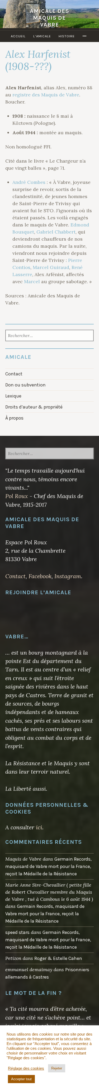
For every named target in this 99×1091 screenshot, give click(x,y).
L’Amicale (42, 36)
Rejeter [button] (56, 1068)
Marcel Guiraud (51, 267)
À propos (14, 418)
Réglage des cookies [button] (26, 1068)
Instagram (67, 576)
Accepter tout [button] (21, 1079)
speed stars (17, 932)
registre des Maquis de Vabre (45, 95)
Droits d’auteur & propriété (34, 407)
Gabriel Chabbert (56, 232)
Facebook (40, 576)
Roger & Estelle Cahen (58, 958)
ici (39, 827)
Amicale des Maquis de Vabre (49, 18)
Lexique (13, 396)
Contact (13, 374)
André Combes (28, 182)
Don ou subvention (25, 385)
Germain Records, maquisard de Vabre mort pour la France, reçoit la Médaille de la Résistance (48, 866)
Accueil (18, 36)
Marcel (32, 281)
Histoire (67, 36)
